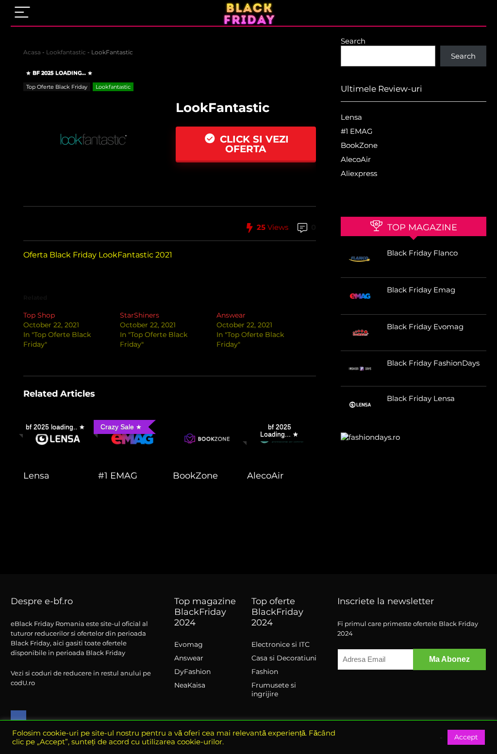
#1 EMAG (117, 475)
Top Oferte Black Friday (56, 86)
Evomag (188, 644)
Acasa (32, 52)
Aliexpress (359, 173)
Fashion (264, 671)
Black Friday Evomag (425, 326)
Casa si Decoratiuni (283, 658)
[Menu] (22, 13)
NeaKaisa (189, 685)
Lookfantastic (66, 52)
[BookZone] (207, 422)
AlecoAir (265, 475)
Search (353, 41)
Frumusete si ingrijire (273, 689)
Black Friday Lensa (421, 398)
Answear (231, 315)
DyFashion (192, 671)
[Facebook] (18, 718)
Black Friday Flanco (422, 252)
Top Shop (39, 315)
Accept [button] (466, 737)
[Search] (471, 13)
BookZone (195, 475)
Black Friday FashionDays (433, 363)
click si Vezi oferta (253, 144)
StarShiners (139, 315)
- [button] (441, 737)
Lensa (36, 475)
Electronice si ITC (280, 644)
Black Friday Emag (421, 289)
